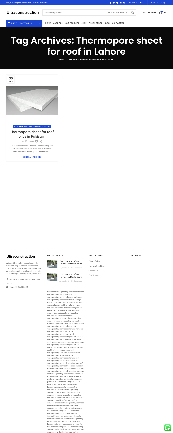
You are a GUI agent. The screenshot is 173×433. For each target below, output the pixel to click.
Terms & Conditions (97, 266)
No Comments (76, 268)
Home (61, 59)
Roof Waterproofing (39, 126)
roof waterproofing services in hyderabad (64, 376)
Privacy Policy (94, 261)
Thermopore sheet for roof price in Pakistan (32, 134)
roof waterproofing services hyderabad (63, 368)
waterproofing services (60, 426)
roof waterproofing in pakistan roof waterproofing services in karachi (63, 355)
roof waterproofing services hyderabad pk (65, 374)
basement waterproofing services (61, 291)
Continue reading (32, 157)
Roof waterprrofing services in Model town (70, 262)
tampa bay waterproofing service (68, 408)
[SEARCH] (132, 12)
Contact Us (93, 270)
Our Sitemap (94, 275)
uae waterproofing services (58, 411)
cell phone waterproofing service (68, 307)
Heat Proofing (21, 126)
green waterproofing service (66, 321)
